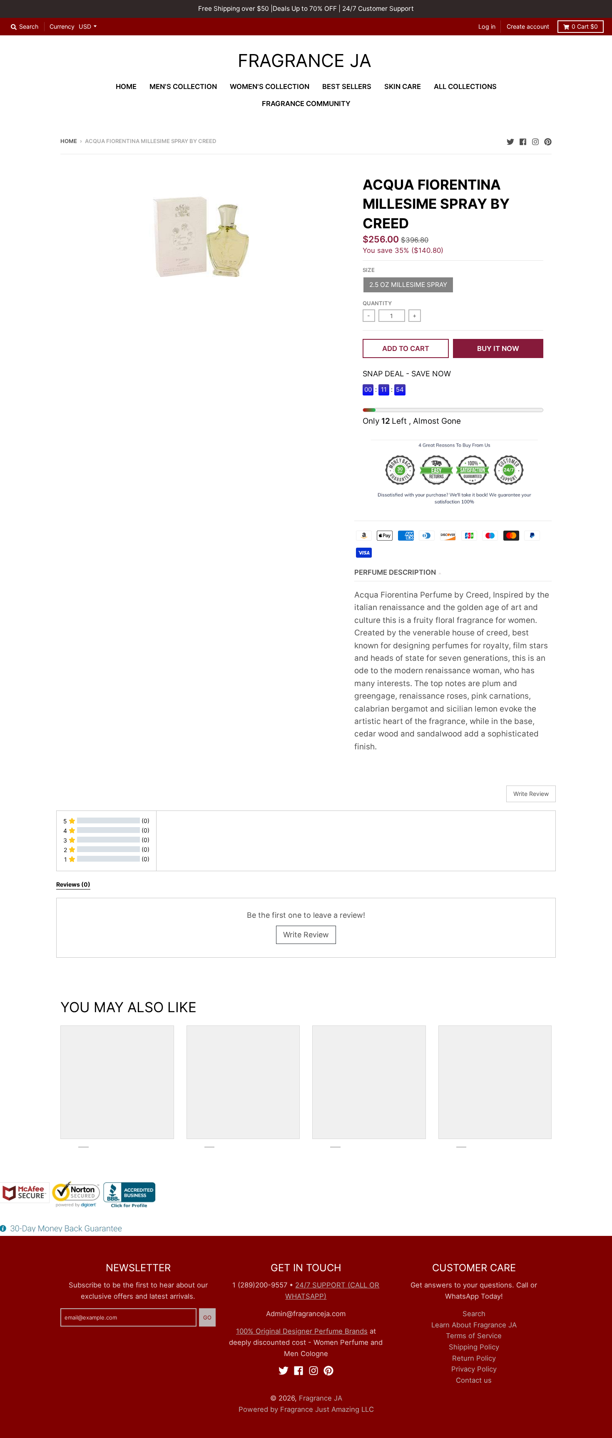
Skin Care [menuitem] (402, 86)
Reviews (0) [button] (73, 884)
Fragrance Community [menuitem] (306, 103)
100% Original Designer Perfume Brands (302, 1331)
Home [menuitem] (126, 86)
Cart (585, 26)
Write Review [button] (531, 793)
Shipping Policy (474, 1347)
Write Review (306, 934)
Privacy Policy (474, 1369)
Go (207, 1317)
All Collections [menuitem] (465, 86)
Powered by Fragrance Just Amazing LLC (306, 1409)
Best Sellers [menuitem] (346, 86)
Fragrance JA (304, 61)
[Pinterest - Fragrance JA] (548, 140)
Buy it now (498, 348)
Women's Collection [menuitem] (269, 86)
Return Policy (474, 1358)
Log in (486, 26)
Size (369, 270)
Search (474, 1314)
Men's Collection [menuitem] (183, 86)
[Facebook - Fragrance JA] (523, 140)
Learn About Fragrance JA (474, 1325)
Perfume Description (395, 572)
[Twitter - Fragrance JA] (510, 140)
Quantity (377, 303)
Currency (62, 26)
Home (68, 141)
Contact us (474, 1380)
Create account (528, 26)
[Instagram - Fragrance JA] (535, 140)
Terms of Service (474, 1336)
